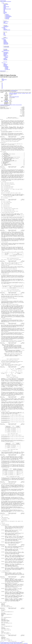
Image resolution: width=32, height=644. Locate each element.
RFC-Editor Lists (7, 69)
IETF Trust (11, 642)
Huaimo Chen (11, 93)
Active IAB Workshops (8, 16)
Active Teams (7, 18)
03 (2, 85)
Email (27, 643)
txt (9, 96)
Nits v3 (15, 104)
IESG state (6, 101)
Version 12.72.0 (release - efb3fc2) (11, 643)
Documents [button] (3, 27)
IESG (4, 9)
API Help (5, 58)
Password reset (6, 64)
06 (2, 87)
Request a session (6, 43)
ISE (4, 34)
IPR (5, 104)
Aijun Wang (19, 93)
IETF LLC (7, 642)
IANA (17, 642)
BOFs (4, 22)
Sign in (5, 63)
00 (2, 83)
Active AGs (6, 14)
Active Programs (7, 17)
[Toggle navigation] (0, 73)
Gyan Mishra (23, 93)
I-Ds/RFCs (6, 56)
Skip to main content (3, 0)
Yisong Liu (27, 93)
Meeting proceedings (6, 50)
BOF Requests (6, 23)
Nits (13, 104)
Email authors (2, 104)
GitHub (25, 643)
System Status (18, 643)
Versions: (1, 81)
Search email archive (19, 104)
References (7, 104)
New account (5, 65)
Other (4, 13)
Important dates (6, 42)
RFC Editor (5, 12)
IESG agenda (5, 53)
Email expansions (4, 79)
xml (12, 96)
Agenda (5, 39)
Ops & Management (6, 6)
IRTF (4, 11)
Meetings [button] (3, 38)
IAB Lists (6, 68)
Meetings (6, 57)
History (3, 80)
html (11, 96)
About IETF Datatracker (3, 643)
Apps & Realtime (6, 4)
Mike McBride (15, 93)
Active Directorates (7, 15)
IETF (1, 642)
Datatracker (9, 1)
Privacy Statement (20, 642)
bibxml (18, 96)
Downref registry (6, 55)
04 (2, 86)
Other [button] (3, 51)
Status (3, 78)
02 (2, 84)
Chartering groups (6, 21)
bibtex (16, 96)
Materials (5, 40)
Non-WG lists (5, 26)
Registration (5, 41)
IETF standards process (14, 90)
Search (4, 28)
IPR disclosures (6, 52)
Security (5, 8)
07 (2, 88)
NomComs (5, 54)
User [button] (2, 62)
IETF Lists (6, 67)
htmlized (14, 96)
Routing (5, 7)
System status (5, 59)
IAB (4, 10)
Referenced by (11, 104)
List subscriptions (6, 66)
